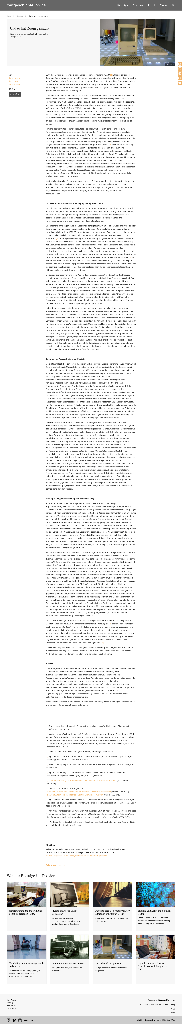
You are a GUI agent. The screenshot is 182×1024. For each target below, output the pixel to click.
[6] (60, 395)
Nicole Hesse (14, 84)
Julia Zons (13, 81)
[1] (111, 74)
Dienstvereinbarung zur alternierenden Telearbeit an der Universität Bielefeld (83, 780)
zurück (16, 94)
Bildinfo (169, 64)
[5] (113, 260)
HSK (31, 1020)
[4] (130, 257)
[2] (110, 144)
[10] (102, 642)
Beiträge (122, 5)
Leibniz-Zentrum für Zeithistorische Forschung (157, 1004)
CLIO (26, 1020)
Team (163, 5)
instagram (21, 1020)
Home (9, 16)
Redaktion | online (161, 1000)
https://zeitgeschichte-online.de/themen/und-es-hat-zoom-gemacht (76, 855)
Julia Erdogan (15, 78)
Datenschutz (12, 1008)
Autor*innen (11, 1000)
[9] (72, 627)
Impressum (11, 1005)
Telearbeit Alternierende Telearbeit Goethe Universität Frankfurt (74, 794)
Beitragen (11, 1003)
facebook (9, 1020)
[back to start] (26, 5)
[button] (180, 64)
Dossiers (138, 5)
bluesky (180, 83)
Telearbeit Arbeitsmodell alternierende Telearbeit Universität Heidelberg (78, 791)
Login (173, 1012)
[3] (57, 238)
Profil (151, 5)
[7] (90, 463)
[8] (110, 623)
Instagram (180, 78)
